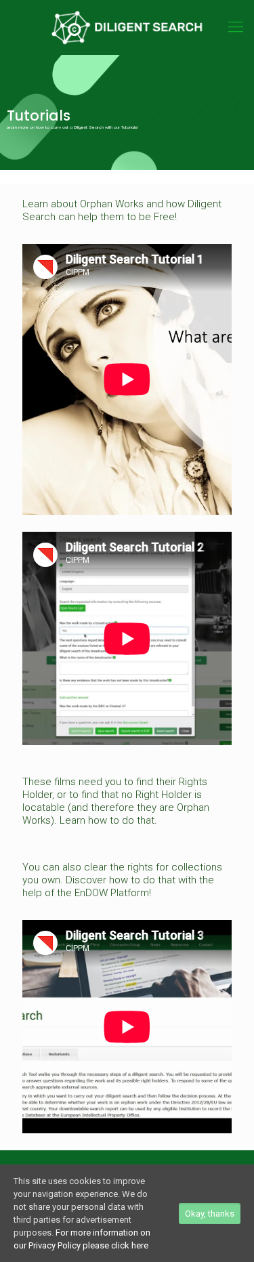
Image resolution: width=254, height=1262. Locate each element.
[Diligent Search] (127, 27)
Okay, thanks (209, 1213)
